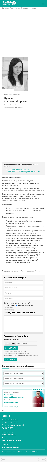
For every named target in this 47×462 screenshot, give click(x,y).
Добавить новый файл (12, 339)
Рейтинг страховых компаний (13, 425)
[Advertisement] (23, 33)
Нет (13, 305)
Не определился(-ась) (25, 305)
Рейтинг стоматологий (10, 419)
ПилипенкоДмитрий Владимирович (14, 396)
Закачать (12, 348)
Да (8, 305)
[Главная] (9, 3)
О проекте (5, 444)
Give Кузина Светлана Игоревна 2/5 (7, 310)
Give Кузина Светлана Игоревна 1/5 (5, 310)
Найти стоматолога (9, 434)
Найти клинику (7, 432)
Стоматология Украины (10, 447)
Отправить (10, 359)
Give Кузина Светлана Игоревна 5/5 (13, 310)
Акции (4, 437)
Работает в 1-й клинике (11, 402)
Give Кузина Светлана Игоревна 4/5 (11, 310)
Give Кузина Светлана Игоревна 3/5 (9, 310)
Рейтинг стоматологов (10, 422)
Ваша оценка (9, 308)
